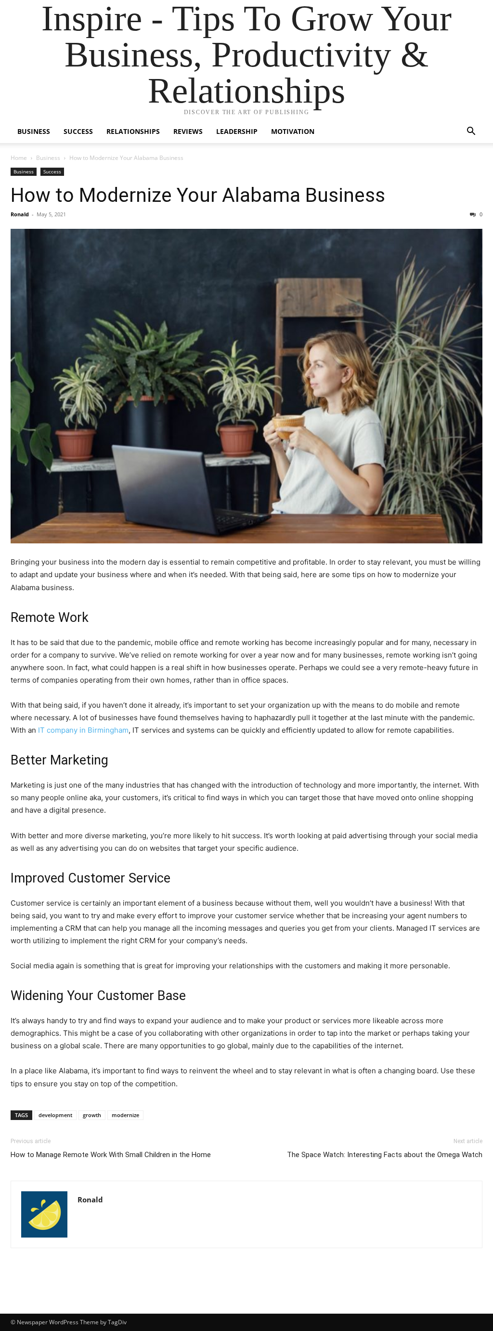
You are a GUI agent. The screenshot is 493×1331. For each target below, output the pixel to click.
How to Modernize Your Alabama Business (198, 195)
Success (78, 131)
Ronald (20, 214)
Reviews (188, 131)
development (55, 1115)
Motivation (292, 131)
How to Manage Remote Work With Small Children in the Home (111, 1154)
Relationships (133, 131)
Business (33, 131)
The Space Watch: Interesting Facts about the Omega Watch (384, 1154)
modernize (125, 1115)
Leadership (237, 131)
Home (19, 158)
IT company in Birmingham (83, 730)
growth (92, 1115)
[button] (470, 132)
